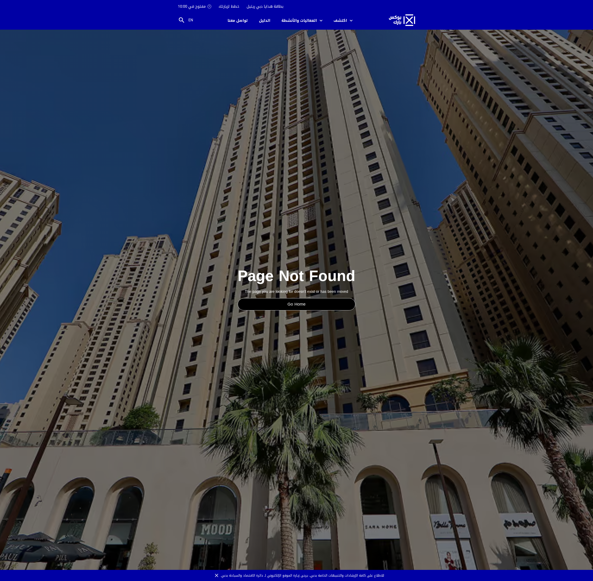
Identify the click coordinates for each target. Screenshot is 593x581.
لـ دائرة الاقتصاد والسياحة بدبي (244, 575)
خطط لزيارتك (229, 6)
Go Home (296, 304)
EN (190, 20)
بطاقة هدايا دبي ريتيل (265, 6)
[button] (343, 20)
